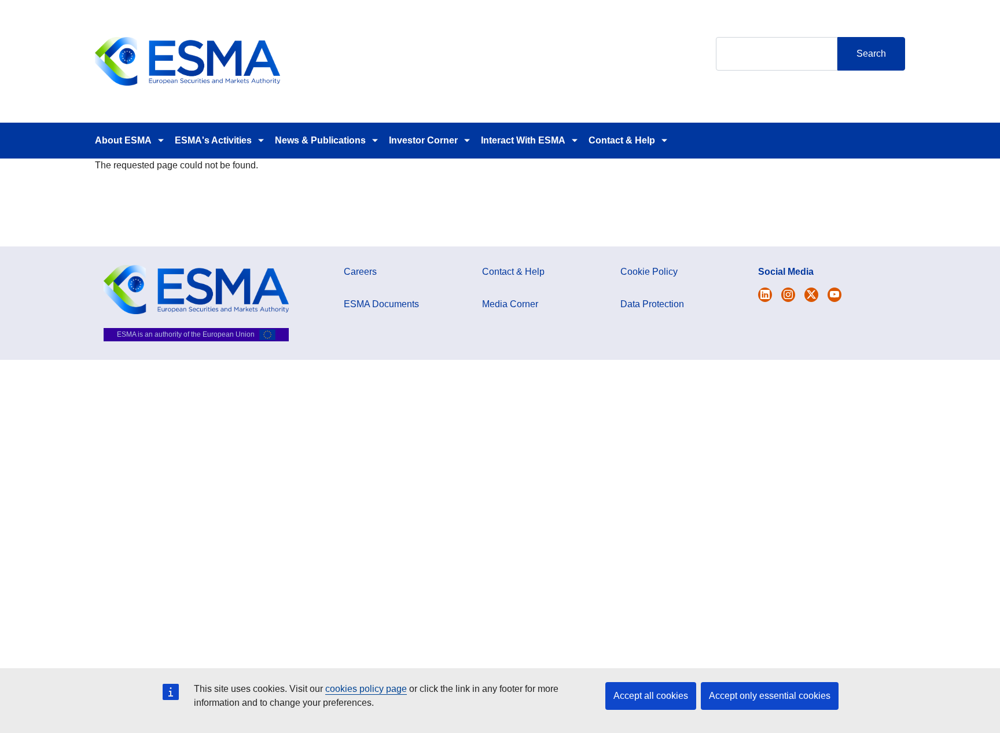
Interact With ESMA (523, 140)
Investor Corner (423, 140)
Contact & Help (622, 140)
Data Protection (652, 304)
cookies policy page (366, 689)
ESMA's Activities (213, 140)
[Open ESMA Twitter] (765, 295)
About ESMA (123, 140)
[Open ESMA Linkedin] (811, 295)
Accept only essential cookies (769, 696)
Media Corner (510, 304)
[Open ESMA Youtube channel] (834, 295)
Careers (360, 272)
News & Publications (320, 140)
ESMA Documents (381, 304)
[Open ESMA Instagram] (788, 295)
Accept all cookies (650, 696)
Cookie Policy (649, 272)
